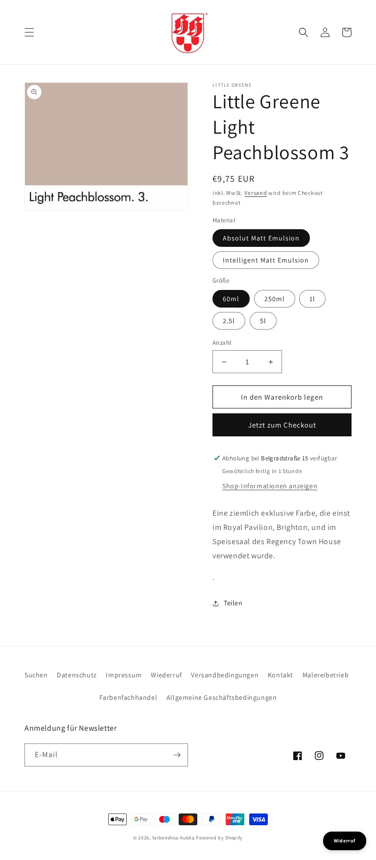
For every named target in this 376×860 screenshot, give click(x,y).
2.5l (229, 320)
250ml (274, 298)
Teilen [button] (233, 602)
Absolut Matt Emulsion (261, 238)
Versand (255, 192)
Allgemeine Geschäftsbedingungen (221, 697)
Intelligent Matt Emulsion (266, 260)
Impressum (123, 674)
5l (263, 320)
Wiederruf (166, 674)
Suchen (36, 674)
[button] (29, 32)
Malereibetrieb (326, 674)
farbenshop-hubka (173, 838)
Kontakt (280, 674)
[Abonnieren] (177, 754)
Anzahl (221, 342)
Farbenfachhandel (128, 697)
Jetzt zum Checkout (282, 425)
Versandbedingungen (224, 674)
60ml (231, 298)
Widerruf (344, 840)
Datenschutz (77, 674)
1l (312, 298)
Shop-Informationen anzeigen (269, 485)
